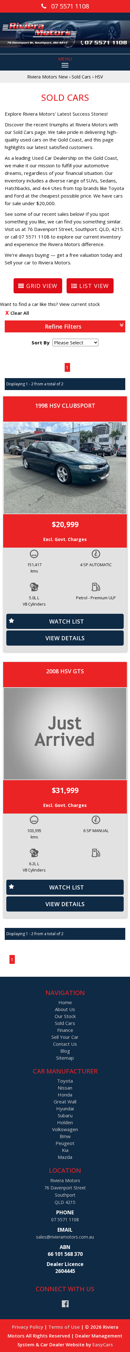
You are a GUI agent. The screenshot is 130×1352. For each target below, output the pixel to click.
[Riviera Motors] (65, 33)
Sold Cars (81, 77)
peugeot (65, 1143)
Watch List (66, 621)
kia (65, 1150)
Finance (65, 1030)
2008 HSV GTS (65, 671)
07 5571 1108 (65, 1220)
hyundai (65, 1108)
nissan (65, 1087)
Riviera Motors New (47, 77)
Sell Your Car (65, 1037)
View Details (65, 638)
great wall (65, 1101)
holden (65, 1122)
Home (65, 1002)
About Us (65, 1009)
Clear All (19, 313)
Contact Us (65, 1044)
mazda (65, 1157)
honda (65, 1094)
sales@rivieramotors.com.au (65, 1237)
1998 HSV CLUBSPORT (65, 405)
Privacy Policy (28, 1327)
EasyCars (102, 1344)
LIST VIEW (93, 286)
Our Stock (65, 1016)
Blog (65, 1051)
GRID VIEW (40, 286)
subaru (65, 1115)
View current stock (79, 304)
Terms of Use (64, 1327)
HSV (99, 77)
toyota (65, 1081)
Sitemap (65, 1058)
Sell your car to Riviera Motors (37, 262)
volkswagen (65, 1129)
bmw (65, 1136)
